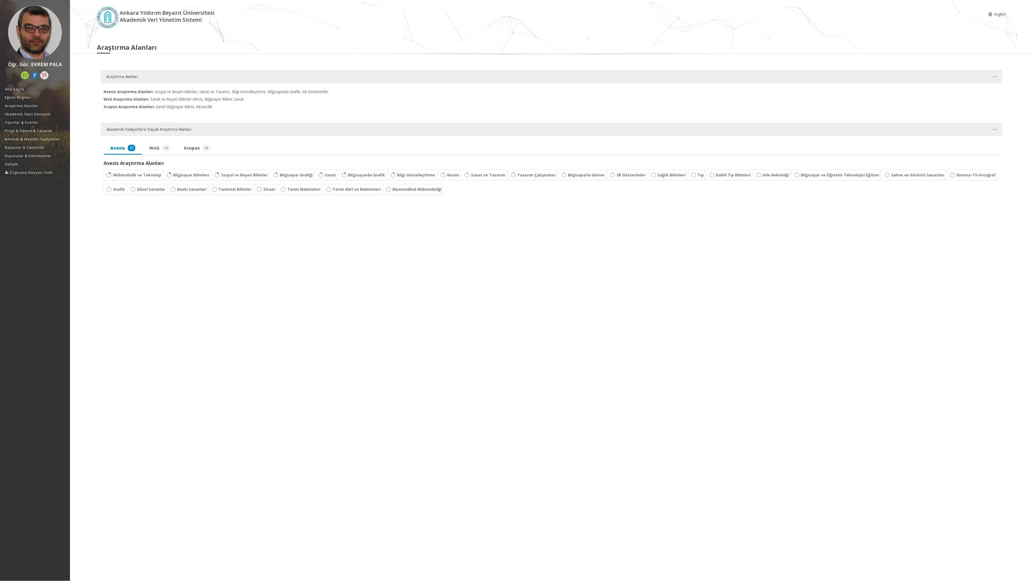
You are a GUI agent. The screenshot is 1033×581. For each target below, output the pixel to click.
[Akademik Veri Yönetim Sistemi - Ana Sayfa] (108, 17)
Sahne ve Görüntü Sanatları (917, 175)
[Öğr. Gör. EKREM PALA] (35, 32)
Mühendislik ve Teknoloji (137, 175)
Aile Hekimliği (776, 175)
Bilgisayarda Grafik (366, 175)
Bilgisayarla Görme (586, 175)
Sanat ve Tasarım (488, 175)
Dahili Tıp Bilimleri (733, 175)
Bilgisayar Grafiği (296, 175)
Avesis (121, 148)
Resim (453, 175)
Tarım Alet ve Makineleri (356, 189)
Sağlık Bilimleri (671, 175)
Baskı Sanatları (191, 189)
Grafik (119, 189)
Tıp (701, 175)
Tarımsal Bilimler (234, 189)
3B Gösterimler (631, 175)
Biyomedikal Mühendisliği (416, 189)
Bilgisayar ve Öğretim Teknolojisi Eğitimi (840, 175)
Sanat (330, 175)
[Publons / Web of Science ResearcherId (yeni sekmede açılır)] (35, 75)
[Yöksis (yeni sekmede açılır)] (44, 75)
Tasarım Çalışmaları (536, 175)
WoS (158, 148)
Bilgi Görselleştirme (416, 175)
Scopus (196, 148)
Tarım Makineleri (303, 189)
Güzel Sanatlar (151, 189)
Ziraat (269, 189)
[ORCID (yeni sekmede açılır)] (25, 75)
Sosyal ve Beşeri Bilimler (244, 175)
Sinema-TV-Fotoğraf (976, 175)
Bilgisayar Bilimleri (191, 175)
